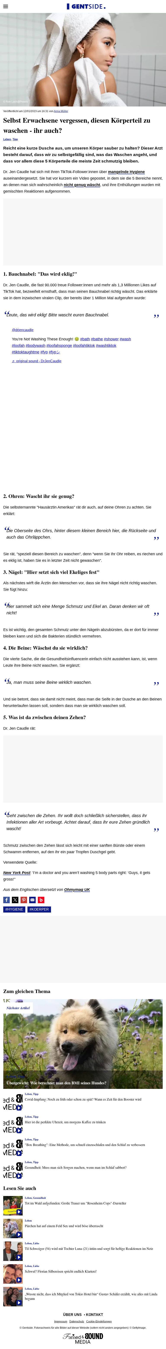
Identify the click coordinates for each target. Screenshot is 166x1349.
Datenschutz (76, 1321)
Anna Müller (61, 111)
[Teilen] (24, 900)
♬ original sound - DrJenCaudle (36, 361)
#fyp (44, 352)
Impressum (60, 1321)
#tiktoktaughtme (25, 352)
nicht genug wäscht (82, 185)
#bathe (97, 339)
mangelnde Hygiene (126, 172)
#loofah (18, 345)
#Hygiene (14, 909)
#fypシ (54, 352)
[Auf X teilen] (15, 900)
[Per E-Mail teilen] (32, 900)
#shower (111, 339)
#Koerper (39, 909)
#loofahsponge (59, 345)
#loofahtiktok (84, 345)
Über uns (72, 1315)
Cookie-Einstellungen (99, 1321)
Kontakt (94, 1315)
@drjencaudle (23, 330)
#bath (85, 339)
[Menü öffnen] (5, 6)
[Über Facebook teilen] (6, 900)
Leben (7, 139)
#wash (125, 339)
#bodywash (35, 345)
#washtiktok (106, 345)
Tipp (15, 139)
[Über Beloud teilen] (41, 900)
